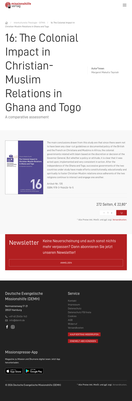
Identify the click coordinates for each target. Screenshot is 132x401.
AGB (70, 320)
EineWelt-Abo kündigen (83, 341)
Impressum (74, 304)
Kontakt (72, 300)
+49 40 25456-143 (17, 316)
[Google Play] (34, 370)
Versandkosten (119, 220)
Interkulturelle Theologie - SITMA (29, 22)
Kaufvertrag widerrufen (84, 334)
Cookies (72, 316)
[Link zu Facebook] (7, 326)
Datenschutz (74, 308)
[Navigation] (124, 5)
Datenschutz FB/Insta (79, 312)
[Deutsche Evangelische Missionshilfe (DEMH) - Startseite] (18, 5)
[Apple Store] (14, 370)
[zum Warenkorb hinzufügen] (121, 212)
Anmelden (66, 263)
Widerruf (72, 324)
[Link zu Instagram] (13, 326)
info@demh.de (17, 320)
